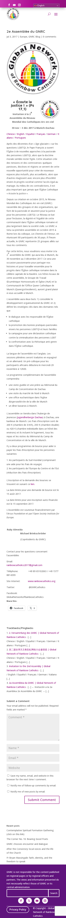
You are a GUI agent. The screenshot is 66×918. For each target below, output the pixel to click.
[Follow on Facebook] (9, 5)
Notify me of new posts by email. (27, 791)
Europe (23, 36)
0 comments (49, 36)
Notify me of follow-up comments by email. (33, 785)
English (40, 5)
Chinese (11, 133)
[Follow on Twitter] (29, 901)
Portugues (20, 137)
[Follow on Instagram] (19, 5)
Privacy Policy (17, 909)
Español (30, 133)
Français (41, 133)
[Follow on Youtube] (14, 5)
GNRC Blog (34, 36)
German (51, 133)
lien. (33, 484)
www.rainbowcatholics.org (41, 581)
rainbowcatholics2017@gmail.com (24, 565)
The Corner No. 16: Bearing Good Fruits (27, 838)
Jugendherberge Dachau (30, 417)
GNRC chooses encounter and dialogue (27, 843)
